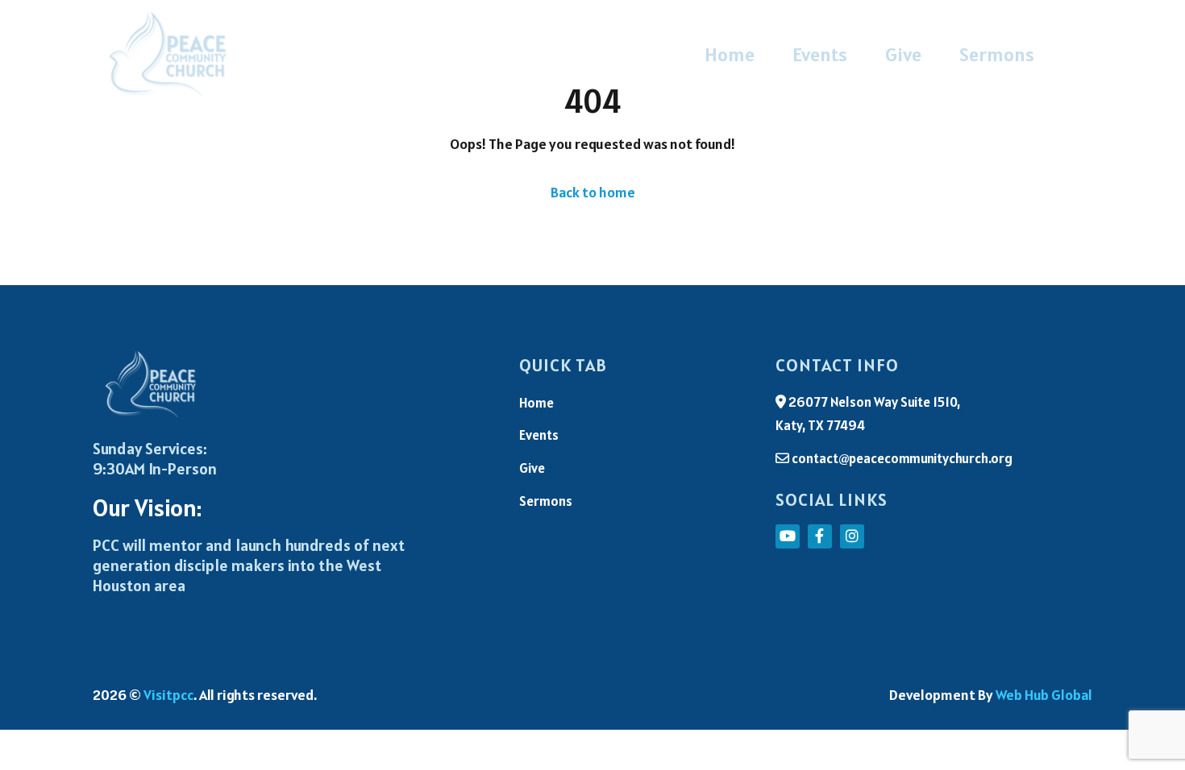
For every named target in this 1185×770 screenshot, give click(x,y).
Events (819, 54)
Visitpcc (168, 694)
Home (730, 54)
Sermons (996, 54)
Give (903, 54)
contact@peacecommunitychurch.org (900, 458)
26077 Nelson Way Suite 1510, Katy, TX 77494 (867, 414)
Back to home (593, 192)
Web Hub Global (1044, 694)
